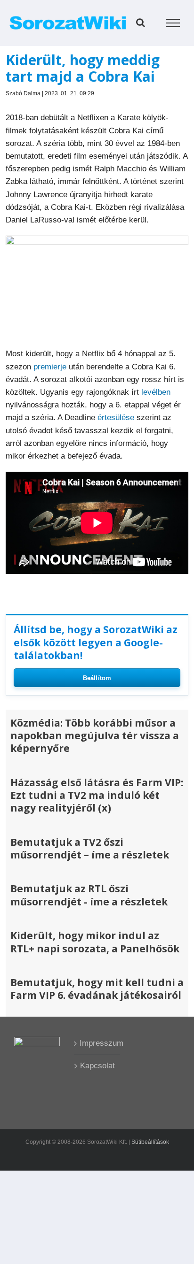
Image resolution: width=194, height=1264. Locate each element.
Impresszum (97, 1043)
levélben (155, 392)
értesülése (115, 417)
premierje (49, 366)
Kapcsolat (97, 1065)
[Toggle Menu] (173, 23)
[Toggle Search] (140, 22)
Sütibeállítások (150, 1142)
